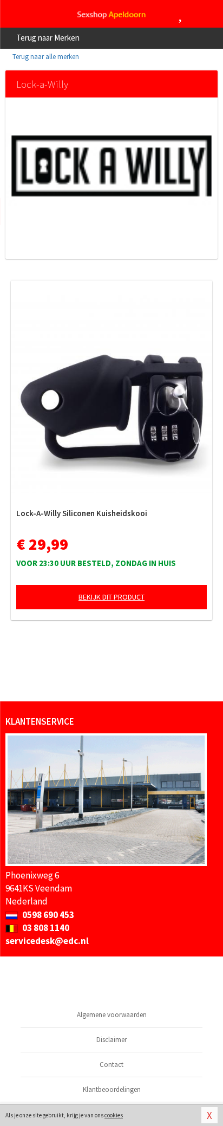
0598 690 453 (47, 915)
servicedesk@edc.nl (47, 941)
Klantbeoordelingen (112, 1089)
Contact (111, 1064)
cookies (113, 1115)
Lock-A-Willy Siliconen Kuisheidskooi (81, 513)
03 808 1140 (45, 928)
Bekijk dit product (111, 597)
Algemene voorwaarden (112, 1014)
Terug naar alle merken (45, 56)
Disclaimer (111, 1039)
